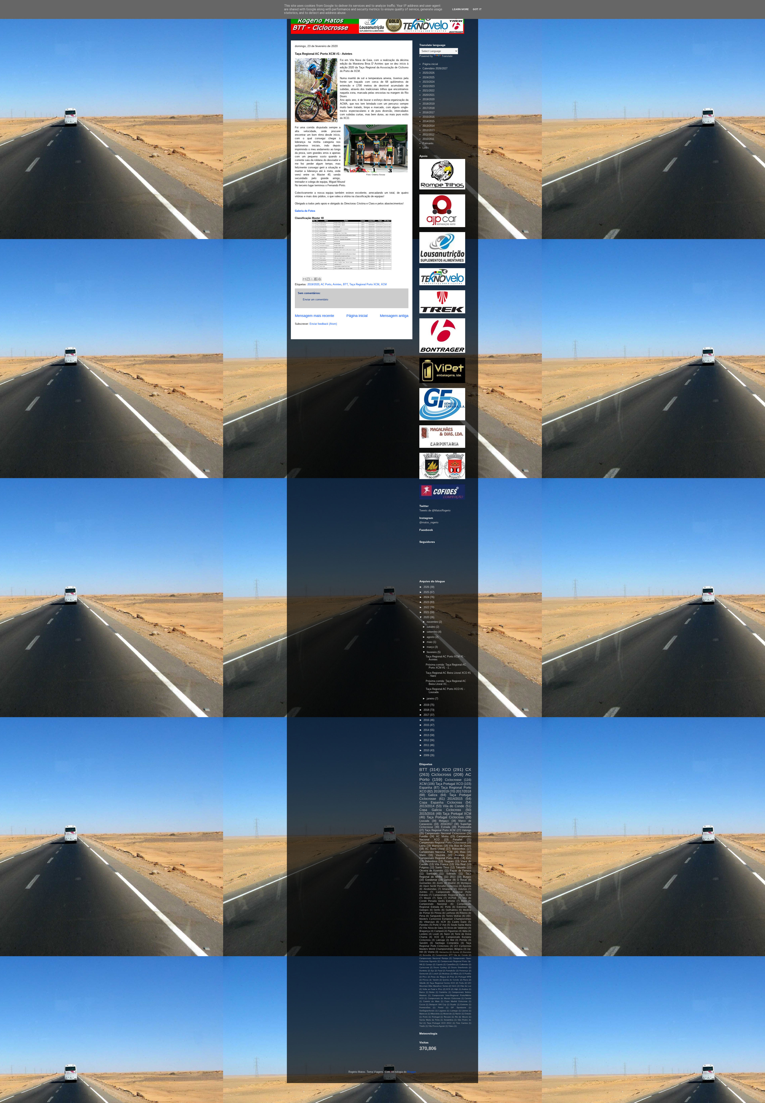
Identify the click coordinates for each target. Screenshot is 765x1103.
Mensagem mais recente (314, 316)
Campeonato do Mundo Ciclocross (444, 998)
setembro (432, 631)
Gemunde (424, 974)
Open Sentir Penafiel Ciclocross (440, 886)
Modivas (446, 974)
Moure (427, 898)
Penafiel (457, 839)
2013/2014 (428, 125)
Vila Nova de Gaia (433, 928)
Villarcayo (429, 922)
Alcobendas (430, 889)
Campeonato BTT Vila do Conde (452, 955)
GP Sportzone (458, 1007)
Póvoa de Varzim (430, 980)
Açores (456, 952)
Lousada (424, 820)
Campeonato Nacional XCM (435, 851)
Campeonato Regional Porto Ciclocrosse (442, 842)
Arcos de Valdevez (457, 928)
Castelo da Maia (431, 1001)
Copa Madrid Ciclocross (455, 1001)
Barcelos (467, 952)
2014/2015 (428, 121)
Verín (454, 986)
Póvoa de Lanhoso (444, 913)
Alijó (456, 989)
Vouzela (440, 855)
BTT (345, 284)
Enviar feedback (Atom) (323, 323)
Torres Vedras (453, 916)
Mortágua (466, 883)
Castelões (451, 964)
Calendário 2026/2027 (435, 68)
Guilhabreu (452, 910)
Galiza (432, 795)
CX (468, 769)
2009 (427, 755)
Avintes (337, 284)
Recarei (447, 1017)
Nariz (447, 934)
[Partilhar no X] (312, 279)
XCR (443, 922)
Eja (432, 971)
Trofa (461, 983)
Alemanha (444, 952)
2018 (427, 709)
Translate (447, 56)
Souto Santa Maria (461, 925)
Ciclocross (441, 774)
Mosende (447, 1014)
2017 (427, 714)
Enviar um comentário (315, 299)
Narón (458, 1014)
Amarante (447, 889)
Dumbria (423, 971)
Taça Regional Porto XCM (364, 284)
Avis (468, 858)
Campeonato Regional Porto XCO (439, 858)
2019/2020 (313, 284)
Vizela (431, 952)
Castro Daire (459, 922)
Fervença (463, 971)
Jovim (439, 883)
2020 (427, 617)
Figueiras (453, 931)
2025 (427, 592)
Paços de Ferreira (460, 870)
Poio (452, 977)
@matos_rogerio (428, 522)
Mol (452, 940)
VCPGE (452, 898)
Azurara (459, 855)
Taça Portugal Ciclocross (445, 817)
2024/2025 (428, 77)
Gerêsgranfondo (426, 1011)
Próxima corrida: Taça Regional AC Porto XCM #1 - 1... (446, 666)
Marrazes (437, 845)
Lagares (442, 1011)
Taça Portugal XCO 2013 (439, 1023)
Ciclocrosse (453, 779)
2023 (427, 602)
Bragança (424, 931)
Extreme (464, 1004)
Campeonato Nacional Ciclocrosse (445, 833)
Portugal (436, 1017)
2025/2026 (428, 72)
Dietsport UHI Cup (437, 1004)
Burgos (467, 876)
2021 (427, 612)
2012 (427, 740)
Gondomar (431, 879)
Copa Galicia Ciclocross (440, 810)
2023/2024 (428, 81)
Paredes (424, 925)
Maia (462, 851)
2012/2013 (428, 130)
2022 (427, 607)
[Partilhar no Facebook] (316, 279)
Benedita (427, 955)
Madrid (452, 883)
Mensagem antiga (394, 316)
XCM (384, 284)
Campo (429, 964)
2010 (427, 750)
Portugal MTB (464, 977)
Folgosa (424, 867)
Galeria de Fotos (305, 210)
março (431, 646)
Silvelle (422, 983)
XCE (436, 937)
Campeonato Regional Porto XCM (452, 895)
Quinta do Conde (451, 980)
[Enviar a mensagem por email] (304, 279)
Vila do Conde (453, 806)
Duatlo (453, 1004)
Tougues (449, 861)
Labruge (440, 940)
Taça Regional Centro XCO (442, 983)
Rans (465, 980)
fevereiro (432, 652)
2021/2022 (428, 90)
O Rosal (462, 879)
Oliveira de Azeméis (431, 870)
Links (426, 147)
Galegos (424, 910)
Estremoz (462, 907)
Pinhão (463, 940)
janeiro (431, 698)
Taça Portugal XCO (449, 783)
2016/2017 (428, 112)
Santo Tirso (442, 867)
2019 (427, 704)
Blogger (411, 1071)
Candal (468, 998)
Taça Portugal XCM (457, 813)
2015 (427, 725)
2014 (427, 729)
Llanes (465, 1011)
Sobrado (451, 873)
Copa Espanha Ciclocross (440, 802)
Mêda (456, 974)
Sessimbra (448, 1020)
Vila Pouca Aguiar (437, 1026)
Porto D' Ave (439, 925)
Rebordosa (431, 861)
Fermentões (424, 1007)
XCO (446, 769)
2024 (427, 597)
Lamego (454, 1011)
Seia (439, 898)
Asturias (462, 889)
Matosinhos (458, 848)
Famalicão (450, 971)
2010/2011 (428, 138)
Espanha (425, 787)
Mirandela (435, 1014)
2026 (427, 586)
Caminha (443, 992)
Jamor (447, 879)
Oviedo (468, 1014)
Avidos (465, 989)
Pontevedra (464, 827)
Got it (477, 9)
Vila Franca (441, 864)
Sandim (423, 943)
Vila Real (460, 864)
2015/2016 (428, 116)
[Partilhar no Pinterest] (320, 279)
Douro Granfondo (459, 967)
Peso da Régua (438, 977)
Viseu (451, 1026)
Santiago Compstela (447, 943)
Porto (425, 1017)
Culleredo (463, 964)
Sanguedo (435, 916)
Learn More (460, 9)
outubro (431, 626)
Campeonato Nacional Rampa (433, 958)
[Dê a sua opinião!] (308, 279)
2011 (427, 745)
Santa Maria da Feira (429, 1020)
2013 (427, 735)
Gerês (437, 910)
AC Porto (326, 284)
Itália (465, 931)
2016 (427, 720)
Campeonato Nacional (433, 904)
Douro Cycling (440, 967)
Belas (431, 992)
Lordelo (423, 934)
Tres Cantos (462, 1023)
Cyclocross (424, 967)
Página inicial (357, 316)
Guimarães (425, 883)
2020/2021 (428, 94)
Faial (440, 971)
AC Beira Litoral (435, 848)
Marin (422, 855)
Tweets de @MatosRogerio (434, 510)
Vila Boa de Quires (460, 845)
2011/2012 (428, 134)
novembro (433, 621)
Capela (439, 964)
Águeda (467, 886)
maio (430, 641)
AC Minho (442, 836)
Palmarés (428, 143)
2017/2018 (428, 108)
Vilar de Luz (465, 986)
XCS (448, 989)
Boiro (464, 901)
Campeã (439, 931)
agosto (431, 636)
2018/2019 (428, 103)
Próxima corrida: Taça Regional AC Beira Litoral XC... (446, 682)
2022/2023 (428, 86)
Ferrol (440, 1007)
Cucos (422, 1004)
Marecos (423, 1014)
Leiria (422, 845)
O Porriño (466, 974)
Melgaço (444, 820)
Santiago (431, 873)
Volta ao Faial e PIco (432, 989)
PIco (425, 977)
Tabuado (461, 867)
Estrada (445, 827)
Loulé (436, 934)
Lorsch (435, 974)
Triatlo (422, 1026)
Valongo (466, 830)
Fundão (423, 836)
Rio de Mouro (461, 1017)
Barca (422, 992)
